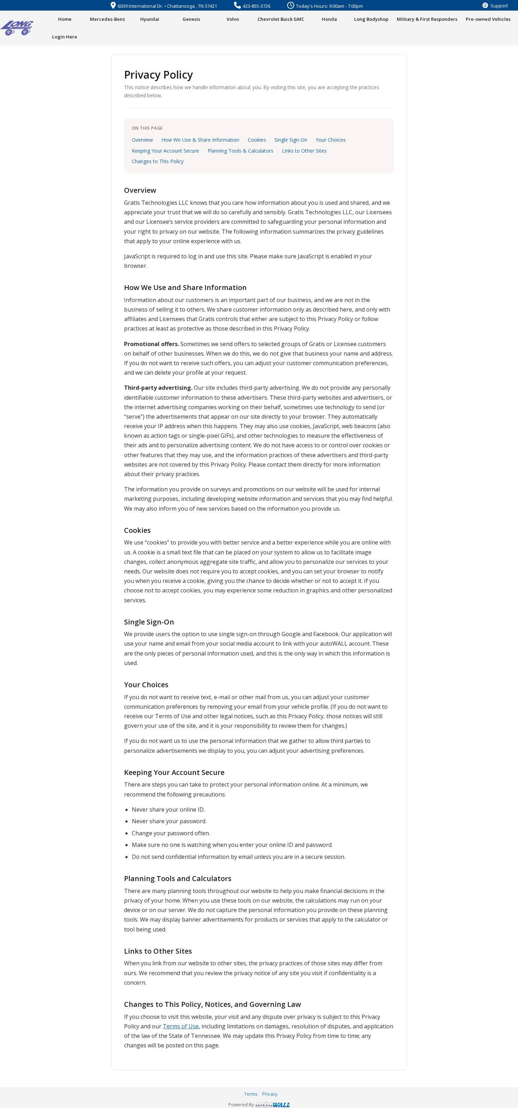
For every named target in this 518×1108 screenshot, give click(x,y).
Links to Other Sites (304, 150)
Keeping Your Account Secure (165, 150)
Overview (142, 139)
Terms (251, 1094)
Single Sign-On (291, 139)
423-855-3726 (256, 6)
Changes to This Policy (158, 161)
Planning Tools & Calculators (240, 150)
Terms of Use (181, 1026)
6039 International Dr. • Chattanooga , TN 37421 (167, 6)
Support (498, 5)
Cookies (257, 139)
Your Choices (331, 139)
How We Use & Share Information (200, 139)
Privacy (270, 1094)
